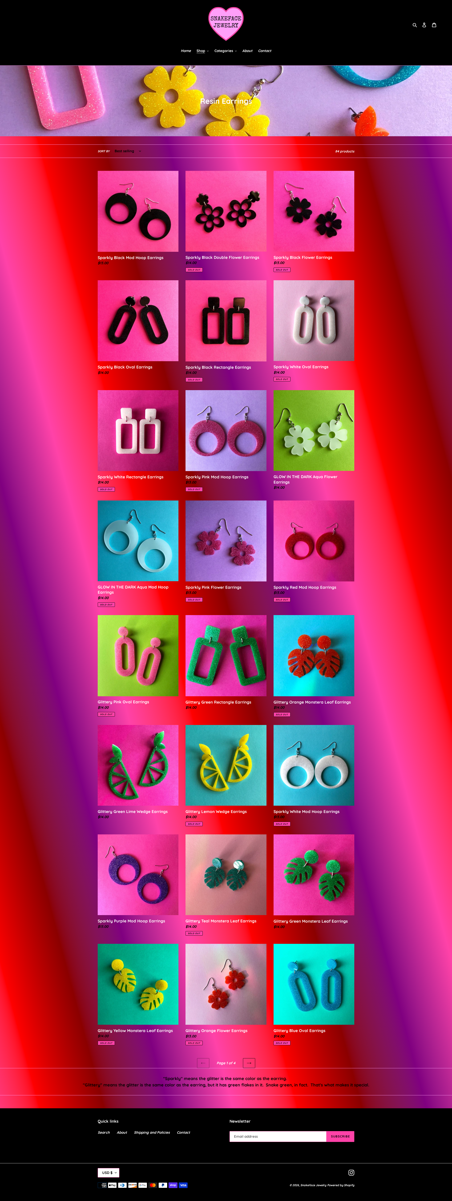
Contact (183, 1132)
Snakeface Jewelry (313, 1185)
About (122, 1132)
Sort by (103, 151)
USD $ (107, 1172)
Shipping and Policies (152, 1132)
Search (104, 1132)
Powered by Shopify (340, 1185)
